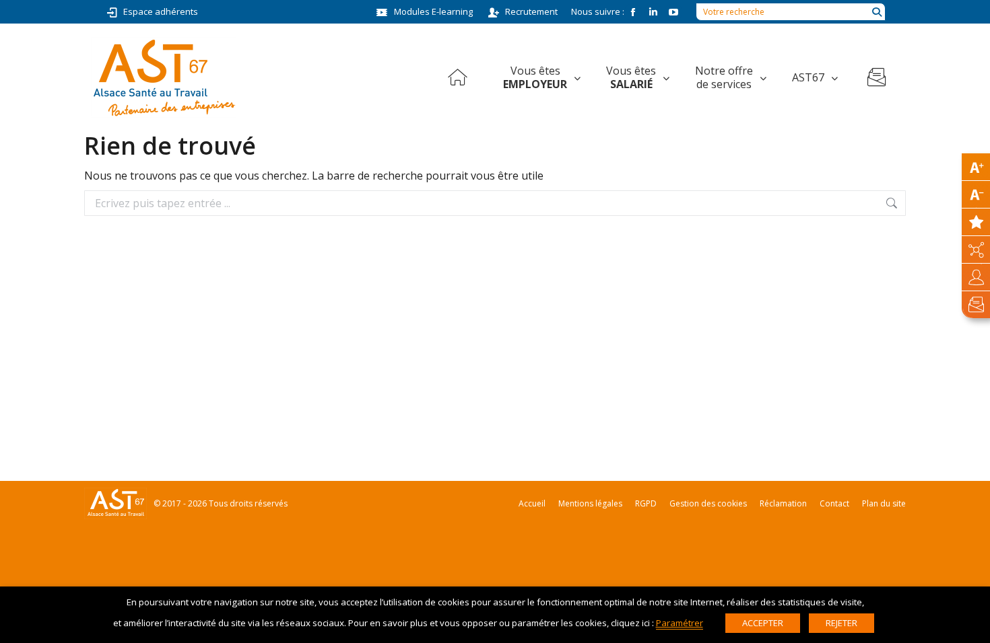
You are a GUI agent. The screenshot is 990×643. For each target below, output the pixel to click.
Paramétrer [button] (679, 623)
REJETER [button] (841, 623)
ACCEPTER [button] (762, 623)
